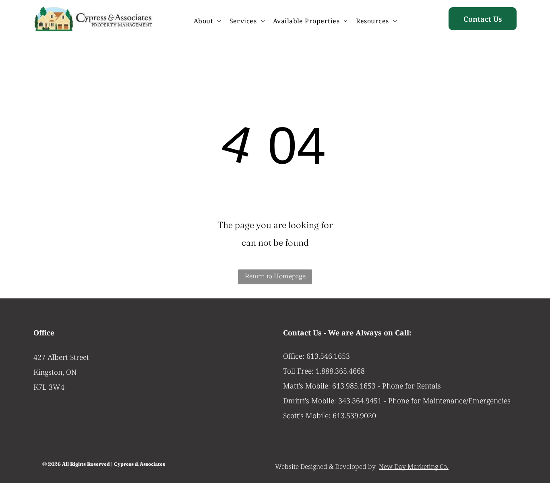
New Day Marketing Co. (414, 466)
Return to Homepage (275, 276)
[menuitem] (207, 20)
